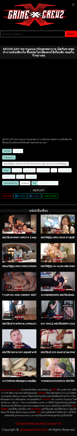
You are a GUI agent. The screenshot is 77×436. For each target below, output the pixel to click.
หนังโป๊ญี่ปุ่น (9, 164)
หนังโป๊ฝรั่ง (36, 409)
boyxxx (16, 170)
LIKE (8, 196)
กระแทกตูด (65, 170)
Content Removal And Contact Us (39, 423)
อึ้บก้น (20, 176)
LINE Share (50, 196)
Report (38, 190)
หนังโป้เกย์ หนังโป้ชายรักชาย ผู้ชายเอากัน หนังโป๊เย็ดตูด (41, 164)
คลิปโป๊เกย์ (9, 176)
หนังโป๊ (54, 389)
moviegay (43, 170)
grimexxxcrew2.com (10, 389)
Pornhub (46, 399)
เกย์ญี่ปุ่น (31, 176)
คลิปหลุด (42, 393)
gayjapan (29, 170)
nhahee (25, 183)
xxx (54, 170)
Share (21, 196)
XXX (38, 412)
